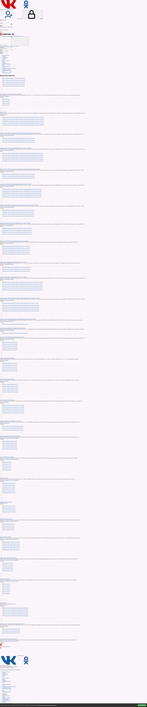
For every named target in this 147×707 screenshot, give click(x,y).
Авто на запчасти (5, 55)
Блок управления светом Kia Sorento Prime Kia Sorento (11, 94)
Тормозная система (6, 69)
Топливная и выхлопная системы (9, 68)
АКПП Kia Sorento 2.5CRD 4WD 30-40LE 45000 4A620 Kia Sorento (12, 623)
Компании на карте (6, 698)
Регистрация (10, 26)
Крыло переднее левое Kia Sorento (7, 456)
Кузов (11, 46)
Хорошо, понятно (142, 705)
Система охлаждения (6, 66)
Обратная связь (5, 699)
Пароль (1, 23)
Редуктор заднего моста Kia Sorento (7, 358)
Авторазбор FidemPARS (9, 135)
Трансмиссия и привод (6, 70)
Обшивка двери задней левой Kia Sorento (8, 557)
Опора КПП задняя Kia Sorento (6, 518)
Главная (1, 36)
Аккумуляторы (5, 57)
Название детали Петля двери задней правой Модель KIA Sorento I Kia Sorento (15, 148)
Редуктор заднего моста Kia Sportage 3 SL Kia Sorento (10, 421)
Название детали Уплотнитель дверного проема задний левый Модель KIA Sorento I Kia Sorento (19, 205)
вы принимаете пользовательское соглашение (46, 705)
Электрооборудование (6, 72)
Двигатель (4, 58)
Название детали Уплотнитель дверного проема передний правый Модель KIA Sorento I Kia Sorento (20, 169)
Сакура (5, 114)
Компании (5, 36)
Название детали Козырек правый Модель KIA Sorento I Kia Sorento (13, 277)
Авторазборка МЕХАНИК (9, 330)
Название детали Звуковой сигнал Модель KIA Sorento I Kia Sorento (13, 262)
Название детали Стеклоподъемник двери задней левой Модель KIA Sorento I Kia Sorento (18, 319)
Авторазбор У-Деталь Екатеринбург (11, 438)
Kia (14, 46)
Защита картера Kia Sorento (5, 536)
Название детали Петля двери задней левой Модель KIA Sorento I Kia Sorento (15, 223)
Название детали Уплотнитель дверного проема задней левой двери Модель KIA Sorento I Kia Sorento (20, 133)
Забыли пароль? (3, 26)
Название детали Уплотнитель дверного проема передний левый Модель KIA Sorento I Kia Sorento (19, 298)
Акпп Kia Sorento (3, 112)
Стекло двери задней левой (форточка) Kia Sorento (10, 435)
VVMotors (6, 626)
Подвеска (4, 62)
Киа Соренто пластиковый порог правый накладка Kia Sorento (12, 328)
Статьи (22, 36)
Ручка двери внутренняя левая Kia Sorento (8, 638)
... (2, 643)
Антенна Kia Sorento (4, 477)
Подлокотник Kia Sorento (5, 578)
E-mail (1, 20)
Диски (3, 59)
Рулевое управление (6, 64)
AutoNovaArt (6, 96)
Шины (3, 71)
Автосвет (4, 56)
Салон (3, 65)
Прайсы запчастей (16, 36)
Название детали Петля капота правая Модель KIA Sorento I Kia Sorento (14, 241)
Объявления (10, 36)
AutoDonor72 (7, 423)
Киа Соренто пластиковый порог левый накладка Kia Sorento (12, 337)
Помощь (4, 702)
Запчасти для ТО (5, 60)
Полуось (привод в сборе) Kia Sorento (7, 400)
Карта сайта (4, 701)
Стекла (3, 67)
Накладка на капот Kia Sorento (6, 501)
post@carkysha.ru (20, 655)
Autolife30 (6, 360)
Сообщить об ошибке (6, 700)
